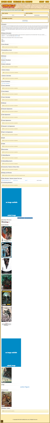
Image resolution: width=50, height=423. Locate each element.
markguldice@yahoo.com (6, 180)
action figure (24, 387)
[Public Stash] (17, 2)
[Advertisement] (33, 6)
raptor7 (26, 180)
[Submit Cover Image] (25, 202)
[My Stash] (4, 2)
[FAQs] (23, 2)
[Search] (10, 2)
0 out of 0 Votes (25, 21)
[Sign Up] (42, 2)
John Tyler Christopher (5, 83)
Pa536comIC (15, 180)
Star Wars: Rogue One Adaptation (11, 10)
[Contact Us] (29, 2)
